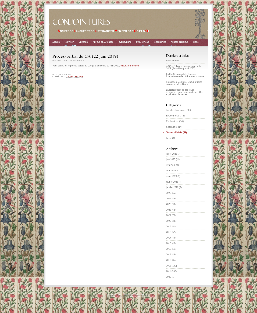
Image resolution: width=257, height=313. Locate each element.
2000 (168, 277)
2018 (168, 232)
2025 (168, 193)
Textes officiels (179, 42)
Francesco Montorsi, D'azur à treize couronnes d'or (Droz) (184, 83)
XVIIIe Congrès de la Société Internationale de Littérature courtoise (185, 75)
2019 (168, 226)
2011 (168, 271)
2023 (168, 204)
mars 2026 (171, 176)
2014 (168, 254)
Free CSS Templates (141, 295)
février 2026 (172, 181)
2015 (168, 249)
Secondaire (160, 42)
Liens (196, 42)
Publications (142, 42)
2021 (168, 215)
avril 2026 (171, 170)
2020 (168, 221)
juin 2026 (170, 159)
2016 (168, 243)
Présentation (172, 60)
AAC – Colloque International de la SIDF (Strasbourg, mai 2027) (183, 67)
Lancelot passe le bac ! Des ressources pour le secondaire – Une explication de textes (184, 92)
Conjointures (81, 22)
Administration (135, 297)
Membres (83, 42)
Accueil (56, 42)
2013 (168, 260)
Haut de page (150, 297)
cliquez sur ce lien (129, 65)
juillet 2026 (171, 153)
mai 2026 (170, 165)
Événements (125, 42)
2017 (168, 237)
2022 (168, 209)
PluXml (115, 297)
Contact (69, 42)
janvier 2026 (172, 187)
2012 (168, 265)
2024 (168, 198)
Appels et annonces (103, 42)
